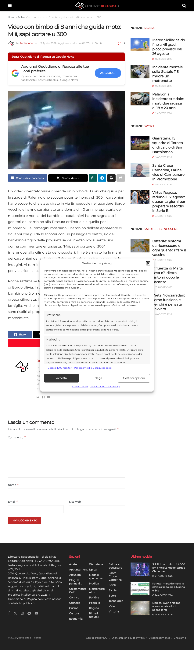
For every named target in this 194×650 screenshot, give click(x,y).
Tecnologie (116, 601)
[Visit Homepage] (97, 5)
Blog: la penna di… (75, 581)
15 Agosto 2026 (163, 184)
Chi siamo (180, 637)
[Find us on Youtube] (36, 613)
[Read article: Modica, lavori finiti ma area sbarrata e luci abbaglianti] (140, 608)
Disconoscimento (159, 637)
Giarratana (96, 564)
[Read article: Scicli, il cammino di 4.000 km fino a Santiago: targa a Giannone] (140, 569)
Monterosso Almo (97, 590)
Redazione (26, 43)
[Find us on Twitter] (15, 613)
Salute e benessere (115, 566)
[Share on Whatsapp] (93, 178)
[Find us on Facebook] (9, 613)
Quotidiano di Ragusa (28, 637)
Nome (13, 485)
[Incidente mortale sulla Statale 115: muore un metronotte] (140, 71)
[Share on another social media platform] (121, 178)
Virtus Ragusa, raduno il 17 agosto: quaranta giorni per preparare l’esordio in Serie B (168, 201)
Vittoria (114, 611)
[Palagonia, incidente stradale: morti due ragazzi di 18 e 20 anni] (140, 99)
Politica (94, 597)
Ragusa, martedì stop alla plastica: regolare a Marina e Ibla (168, 587)
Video (112, 606)
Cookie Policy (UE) (97, 637)
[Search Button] (184, 5)
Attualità (75, 574)
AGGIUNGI (108, 73)
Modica (94, 583)
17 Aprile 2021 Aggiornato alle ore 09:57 (65, 43)
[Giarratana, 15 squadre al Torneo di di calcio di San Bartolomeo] (140, 143)
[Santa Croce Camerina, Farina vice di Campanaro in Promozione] (140, 170)
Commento (17, 437)
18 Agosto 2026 (163, 314)
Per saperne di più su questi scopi (93, 368)
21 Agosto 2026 (163, 113)
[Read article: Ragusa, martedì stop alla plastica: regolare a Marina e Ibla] (140, 588)
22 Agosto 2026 (163, 86)
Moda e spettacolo (96, 576)
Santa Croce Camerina (115, 576)
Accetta (61, 378)
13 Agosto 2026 (163, 216)
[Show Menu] (10, 5)
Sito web (75, 501)
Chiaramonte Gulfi (77, 590)
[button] (148, 263)
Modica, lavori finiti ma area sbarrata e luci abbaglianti (166, 606)
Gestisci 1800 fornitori (60, 368)
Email (13, 501)
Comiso (74, 597)
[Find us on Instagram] (22, 613)
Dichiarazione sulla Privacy (105, 386)
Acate (73, 564)
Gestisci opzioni (134, 378)
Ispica (93, 569)
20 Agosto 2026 (163, 287)
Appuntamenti (78, 569)
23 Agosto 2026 (163, 59)
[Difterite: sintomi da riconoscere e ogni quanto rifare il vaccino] (140, 245)
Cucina (73, 608)
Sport (112, 595)
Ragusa (94, 608)
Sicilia (20, 17)
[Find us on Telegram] (29, 613)
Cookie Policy (80, 386)
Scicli (112, 585)
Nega (98, 378)
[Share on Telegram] (102, 178)
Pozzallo (94, 602)
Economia (76, 618)
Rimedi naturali (94, 615)
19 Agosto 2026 (163, 157)
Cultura (74, 613)
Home (11, 17)
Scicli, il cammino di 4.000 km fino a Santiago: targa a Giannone (168, 568)
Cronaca (74, 602)
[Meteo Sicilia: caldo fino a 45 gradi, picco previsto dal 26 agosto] (140, 44)
